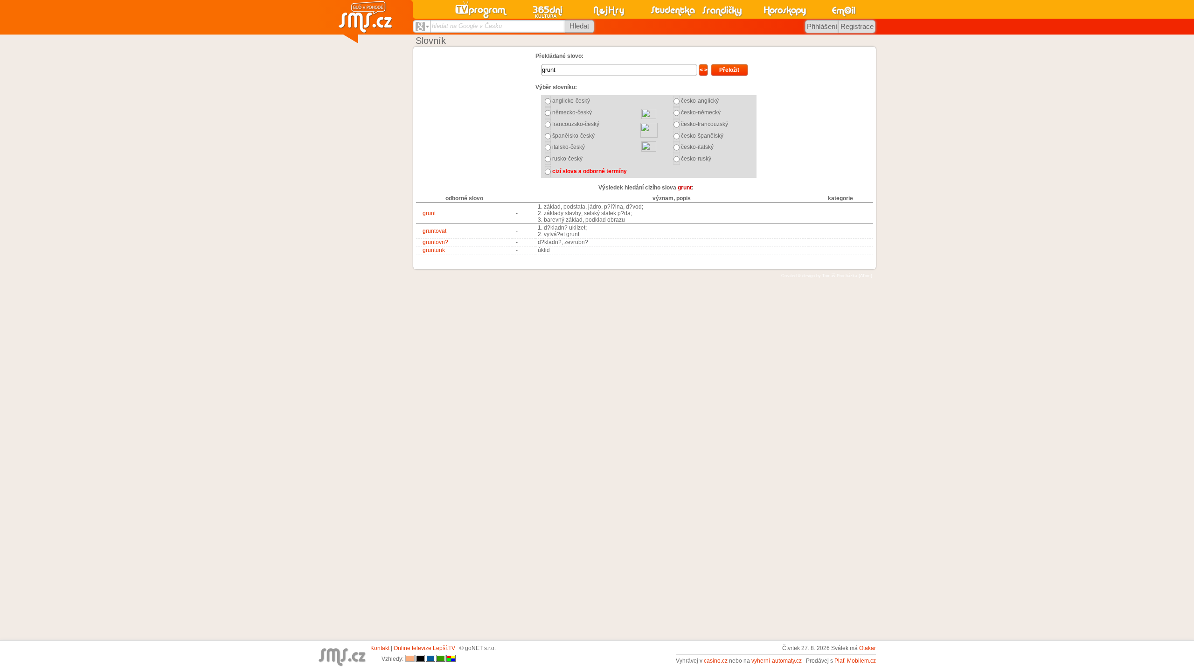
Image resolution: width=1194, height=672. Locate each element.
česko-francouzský (704, 124)
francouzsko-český (575, 124)
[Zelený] (441, 659)
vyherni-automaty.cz (776, 661)
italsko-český (568, 147)
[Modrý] (430, 659)
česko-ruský (696, 158)
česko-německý (701, 112)
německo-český (572, 112)
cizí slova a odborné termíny (589, 171)
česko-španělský (702, 136)
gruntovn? (435, 242)
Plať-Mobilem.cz (855, 661)
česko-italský (697, 147)
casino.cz (716, 661)
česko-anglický (700, 101)
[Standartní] (410, 659)
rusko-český (567, 158)
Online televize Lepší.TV (424, 648)
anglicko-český (571, 101)
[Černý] (420, 659)
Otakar (867, 648)
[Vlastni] (451, 659)
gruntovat (434, 231)
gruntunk (434, 250)
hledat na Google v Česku (467, 25)
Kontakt (379, 648)
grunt (429, 213)
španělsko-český (573, 136)
